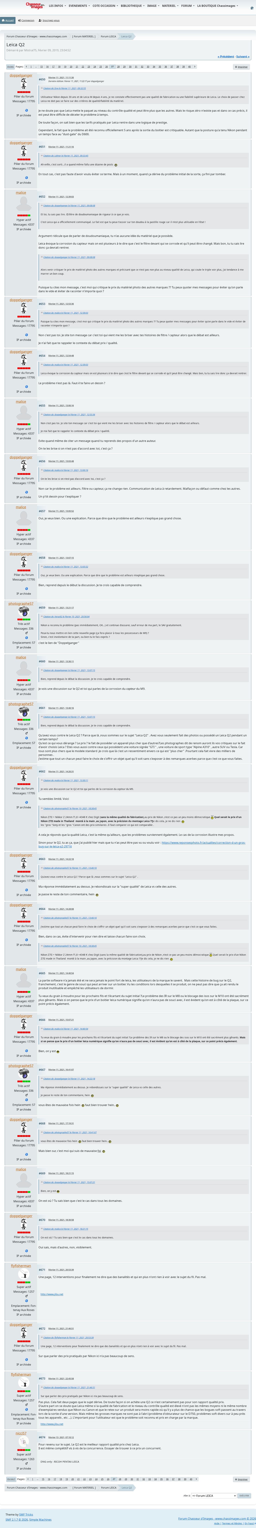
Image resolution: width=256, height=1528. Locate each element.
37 (171, 66)
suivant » (243, 56)
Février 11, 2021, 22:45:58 (61, 1378)
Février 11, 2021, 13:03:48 (61, 461)
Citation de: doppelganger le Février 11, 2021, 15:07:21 (69, 1182)
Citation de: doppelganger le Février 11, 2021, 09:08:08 (69, 205)
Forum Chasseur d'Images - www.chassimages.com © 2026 (217, 1518)
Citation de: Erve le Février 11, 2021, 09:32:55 (64, 88)
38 (177, 66)
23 (89, 66)
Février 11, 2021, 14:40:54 (61, 973)
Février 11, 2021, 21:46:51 (61, 1328)
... (36, 66)
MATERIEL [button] (169, 6)
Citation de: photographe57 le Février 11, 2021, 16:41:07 (70, 1132)
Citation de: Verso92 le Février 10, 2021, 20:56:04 (66, 616)
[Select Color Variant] (252, 8)
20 (71, 66)
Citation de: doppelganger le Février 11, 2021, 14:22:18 (69, 1078)
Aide (216, 1523)
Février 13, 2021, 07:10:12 (61, 1437)
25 (100, 66)
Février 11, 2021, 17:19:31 (61, 1123)
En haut (11, 1479)
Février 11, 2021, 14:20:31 (61, 771)
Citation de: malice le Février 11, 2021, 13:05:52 (65, 566)
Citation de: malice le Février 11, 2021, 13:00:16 (65, 470)
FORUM (186, 6)
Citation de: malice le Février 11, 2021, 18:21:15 (65, 1228)
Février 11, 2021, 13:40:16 (61, 708)
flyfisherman (21, 1265)
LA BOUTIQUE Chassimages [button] (216, 6)
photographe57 (21, 603)
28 (118, 66)
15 (41, 66)
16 (47, 66)
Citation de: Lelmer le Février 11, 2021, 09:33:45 (65, 155)
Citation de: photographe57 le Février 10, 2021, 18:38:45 (70, 808)
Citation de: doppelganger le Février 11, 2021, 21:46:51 (69, 1387)
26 (106, 66)
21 (77, 66)
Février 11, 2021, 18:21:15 (61, 1173)
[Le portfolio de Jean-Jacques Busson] (26, 1301)
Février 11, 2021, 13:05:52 (61, 511)
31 (136, 66)
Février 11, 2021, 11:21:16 (61, 146)
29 (124, 66)
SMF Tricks (26, 1514)
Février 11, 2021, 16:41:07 (61, 1069)
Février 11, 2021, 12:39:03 (61, 196)
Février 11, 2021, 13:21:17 (61, 607)
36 (166, 66)
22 (83, 66)
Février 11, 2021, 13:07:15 (61, 557)
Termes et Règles (232, 1523)
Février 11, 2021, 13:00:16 (61, 405)
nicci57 (21, 1433)
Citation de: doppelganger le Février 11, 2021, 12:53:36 (69, 414)
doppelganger (21, 75)
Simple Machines (40, 1520)
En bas (10, 66)
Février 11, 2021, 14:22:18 (61, 859)
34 (154, 66)
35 (160, 66)
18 (59, 66)
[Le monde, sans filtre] (26, 111)
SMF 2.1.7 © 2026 (17, 1520)
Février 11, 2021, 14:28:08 (61, 909)
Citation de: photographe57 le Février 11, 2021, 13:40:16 (70, 867)
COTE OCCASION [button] (104, 6)
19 (65, 66)
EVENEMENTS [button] (78, 6)
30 (130, 66)
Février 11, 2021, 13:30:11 (61, 661)
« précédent (226, 56)
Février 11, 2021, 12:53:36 (61, 303)
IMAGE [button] (152, 6)
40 (189, 66)
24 (95, 66)
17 (53, 66)
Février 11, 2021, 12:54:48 (61, 355)
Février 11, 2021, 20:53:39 (61, 1269)
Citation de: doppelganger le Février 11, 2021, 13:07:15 (69, 670)
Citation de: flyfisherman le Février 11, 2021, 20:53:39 (68, 1337)
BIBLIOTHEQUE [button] (131, 6)
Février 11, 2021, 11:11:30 (61, 77)
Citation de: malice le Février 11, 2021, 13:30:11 (65, 780)
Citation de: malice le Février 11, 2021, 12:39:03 (65, 312)
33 (148, 66)
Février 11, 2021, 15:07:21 (61, 1019)
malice (21, 192)
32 (142, 66)
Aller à (187, 1495)
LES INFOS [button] (56, 6)
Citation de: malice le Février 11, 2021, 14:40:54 (65, 1028)
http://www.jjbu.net (52, 1294)
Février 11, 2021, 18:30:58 (61, 1220)
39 (183, 66)
